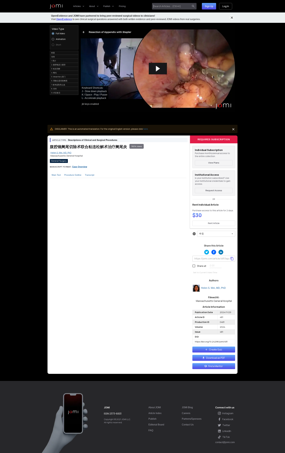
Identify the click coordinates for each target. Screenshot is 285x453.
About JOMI (154, 407)
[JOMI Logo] (56, 6)
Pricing (122, 6)
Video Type (58, 29)
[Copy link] (232, 258)
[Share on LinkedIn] (220, 252)
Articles (77, 6)
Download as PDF (215, 357)
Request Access (213, 190)
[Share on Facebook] (213, 252)
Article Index (155, 413)
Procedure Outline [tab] (72, 175)
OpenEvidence (64, 19)
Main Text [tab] (56, 175)
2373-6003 (115, 413)
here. (145, 128)
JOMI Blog (187, 407)
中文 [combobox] (201, 233)
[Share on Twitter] (206, 252)
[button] (158, 68)
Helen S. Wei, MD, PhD (213, 288)
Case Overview (79, 166)
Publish (106, 6)
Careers (186, 413)
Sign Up (209, 6)
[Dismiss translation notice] (233, 129)
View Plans (213, 162)
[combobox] (171, 6)
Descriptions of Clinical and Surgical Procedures (92, 139)
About (92, 6)
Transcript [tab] (89, 175)
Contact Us (188, 424)
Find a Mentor (215, 366)
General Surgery (59, 161)
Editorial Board (156, 424)
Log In (225, 6)
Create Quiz (215, 349)
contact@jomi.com (225, 442)
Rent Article (214, 223)
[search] (193, 6)
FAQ (150, 430)
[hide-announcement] (231, 17)
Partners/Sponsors (191, 419)
